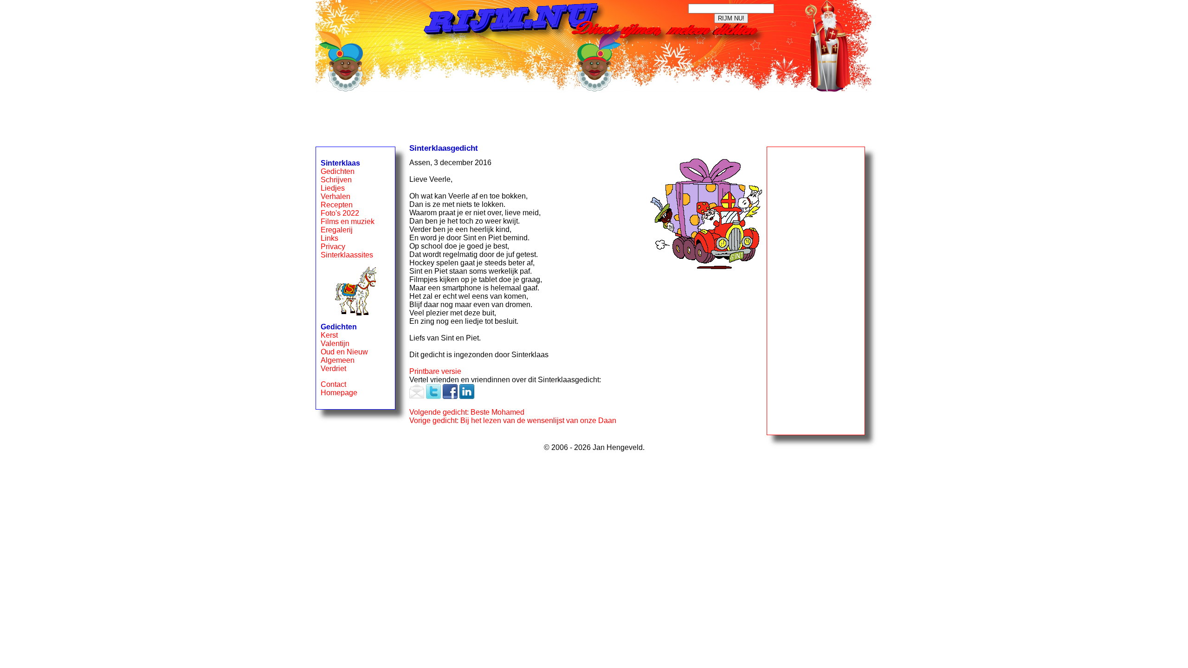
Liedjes (333, 188)
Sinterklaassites (347, 255)
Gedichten (338, 171)
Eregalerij (337, 230)
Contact (333, 384)
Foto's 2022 (340, 213)
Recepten (337, 205)
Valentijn (335, 343)
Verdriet (333, 369)
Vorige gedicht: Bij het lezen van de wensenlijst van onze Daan (512, 420)
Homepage (339, 393)
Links (329, 238)
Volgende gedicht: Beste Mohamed (466, 412)
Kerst (329, 335)
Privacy (333, 246)
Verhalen (335, 196)
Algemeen (338, 360)
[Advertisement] (594, 116)
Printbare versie (435, 371)
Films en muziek (347, 221)
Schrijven (336, 180)
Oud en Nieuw (344, 352)
